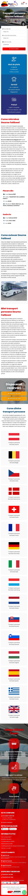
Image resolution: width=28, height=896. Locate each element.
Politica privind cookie (6, 843)
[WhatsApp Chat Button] (24, 892)
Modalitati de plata (6, 839)
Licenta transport (7, 822)
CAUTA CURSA (15, 49)
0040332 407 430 (15, 398)
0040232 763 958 (14, 393)
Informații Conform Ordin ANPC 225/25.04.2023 (12, 880)
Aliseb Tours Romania (13, 242)
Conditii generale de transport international (12, 846)
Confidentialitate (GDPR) (8, 841)
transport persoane (14, 415)
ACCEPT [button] (10, 892)
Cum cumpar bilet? (6, 837)
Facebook (5, 829)
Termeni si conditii (6, 848)
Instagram (13, 829)
